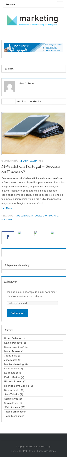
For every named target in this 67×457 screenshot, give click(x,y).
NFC (56, 216)
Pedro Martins (12, 377)
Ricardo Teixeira (13, 381)
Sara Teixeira (30, 161)
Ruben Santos (12, 390)
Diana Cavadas (13, 347)
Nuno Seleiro (11, 368)
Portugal (6, 219)
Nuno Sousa (11, 372)
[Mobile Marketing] (33, 20)
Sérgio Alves (11, 398)
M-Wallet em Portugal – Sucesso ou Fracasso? (30, 169)
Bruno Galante (12, 338)
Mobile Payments (25, 216)
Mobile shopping (44, 216)
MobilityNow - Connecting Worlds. (39, 451)
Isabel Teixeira (12, 351)
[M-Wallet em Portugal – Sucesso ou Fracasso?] (33, 154)
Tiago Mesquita (13, 415)
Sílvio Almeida (12, 407)
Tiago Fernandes (14, 411)
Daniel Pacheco (13, 342)
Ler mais (6, 208)
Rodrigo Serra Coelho (16, 385)
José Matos (10, 359)
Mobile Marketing (14, 364)
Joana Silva (10, 355)
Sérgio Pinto (11, 403)
